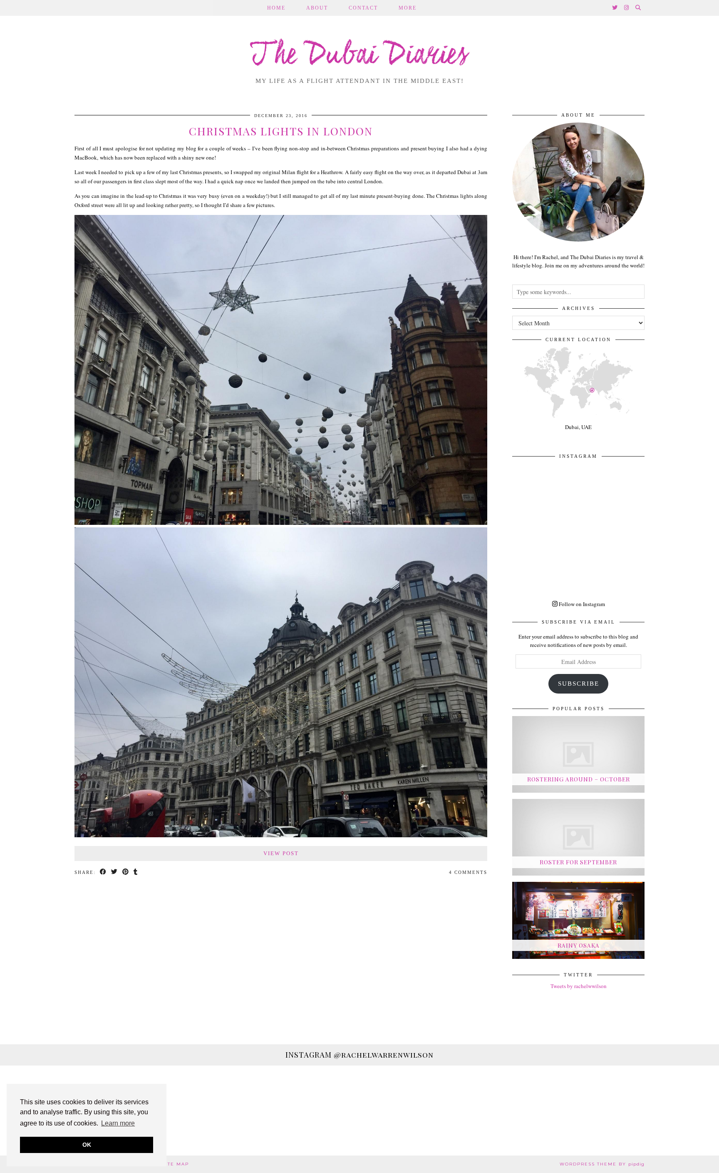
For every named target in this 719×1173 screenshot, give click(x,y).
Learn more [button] (118, 1123)
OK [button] (86, 1144)
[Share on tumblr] (135, 872)
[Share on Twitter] (114, 872)
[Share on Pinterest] (125, 872)
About (317, 8)
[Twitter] (615, 8)
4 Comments (468, 872)
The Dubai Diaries (360, 56)
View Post (281, 853)
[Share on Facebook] (103, 872)
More (408, 8)
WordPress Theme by (602, 1164)
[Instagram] (627, 8)
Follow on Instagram (581, 604)
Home (276, 8)
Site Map (175, 1164)
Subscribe (578, 683)
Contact (363, 8)
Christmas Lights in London (281, 131)
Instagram (359, 1055)
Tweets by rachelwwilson (578, 986)
